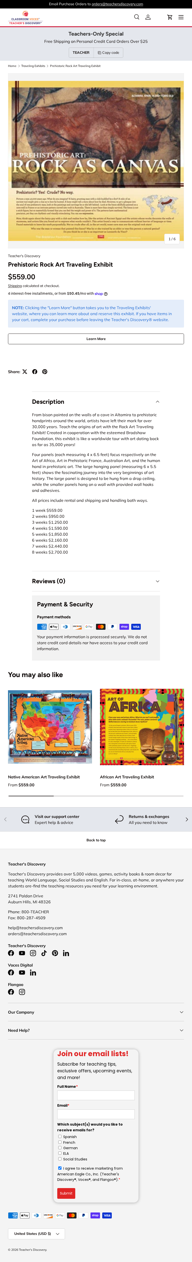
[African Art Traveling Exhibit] (142, 727)
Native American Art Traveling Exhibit (44, 776)
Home (12, 65)
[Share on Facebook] (35, 372)
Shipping (15, 286)
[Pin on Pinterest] (45, 372)
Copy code (110, 52)
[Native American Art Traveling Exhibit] (50, 727)
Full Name (67, 1086)
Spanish (70, 1136)
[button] (170, 17)
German (70, 1148)
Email (63, 1105)
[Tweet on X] (25, 372)
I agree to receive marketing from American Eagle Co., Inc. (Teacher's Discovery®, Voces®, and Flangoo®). (90, 1174)
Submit (66, 1193)
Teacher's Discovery (24, 256)
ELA (66, 1153)
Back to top (96, 840)
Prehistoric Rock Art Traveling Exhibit (75, 65)
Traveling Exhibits (33, 65)
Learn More (96, 339)
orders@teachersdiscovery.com (117, 4)
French (69, 1142)
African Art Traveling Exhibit (127, 776)
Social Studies (75, 1159)
